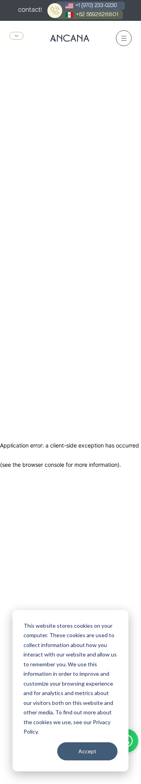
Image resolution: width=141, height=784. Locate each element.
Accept (87, 751)
